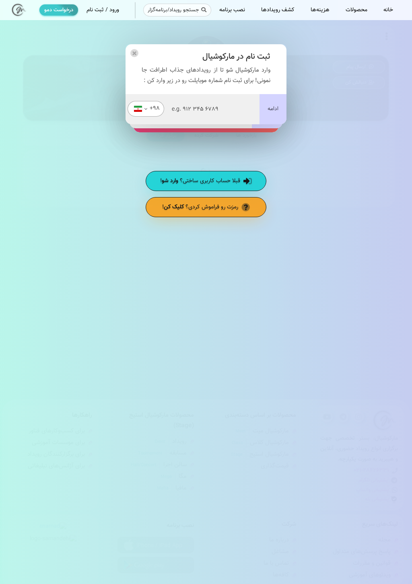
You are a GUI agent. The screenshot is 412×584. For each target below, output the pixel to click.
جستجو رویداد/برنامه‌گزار (173, 10)
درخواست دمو (58, 10)
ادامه (273, 109)
